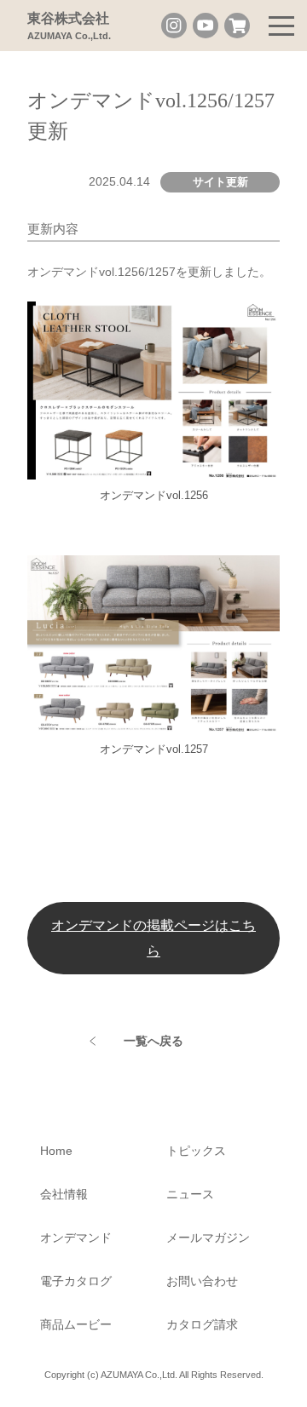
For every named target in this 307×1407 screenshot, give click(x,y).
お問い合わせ (202, 1281)
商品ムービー (76, 1324)
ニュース (190, 1194)
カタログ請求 (202, 1324)
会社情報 (64, 1194)
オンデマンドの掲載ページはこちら (153, 937)
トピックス (196, 1150)
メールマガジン (208, 1237)
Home (56, 1150)
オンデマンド (76, 1237)
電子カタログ (76, 1281)
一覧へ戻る (153, 1041)
